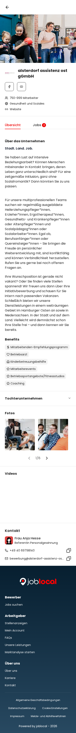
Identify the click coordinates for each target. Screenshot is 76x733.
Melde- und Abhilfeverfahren (48, 716)
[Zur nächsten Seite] (47, 458)
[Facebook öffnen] (9, 86)
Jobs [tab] (39, 125)
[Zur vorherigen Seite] (29, 458)
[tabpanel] (38, 350)
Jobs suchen (14, 605)
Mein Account (15, 630)
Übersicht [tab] (13, 125)
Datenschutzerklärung (22, 708)
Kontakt (10, 685)
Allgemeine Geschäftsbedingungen (38, 700)
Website (15, 109)
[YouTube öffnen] (21, 86)
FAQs (8, 638)
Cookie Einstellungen (55, 708)
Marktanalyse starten (20, 652)
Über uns (11, 671)
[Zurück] (7, 7)
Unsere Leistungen (18, 645)
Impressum (17, 716)
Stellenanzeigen (16, 623)
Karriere (10, 678)
